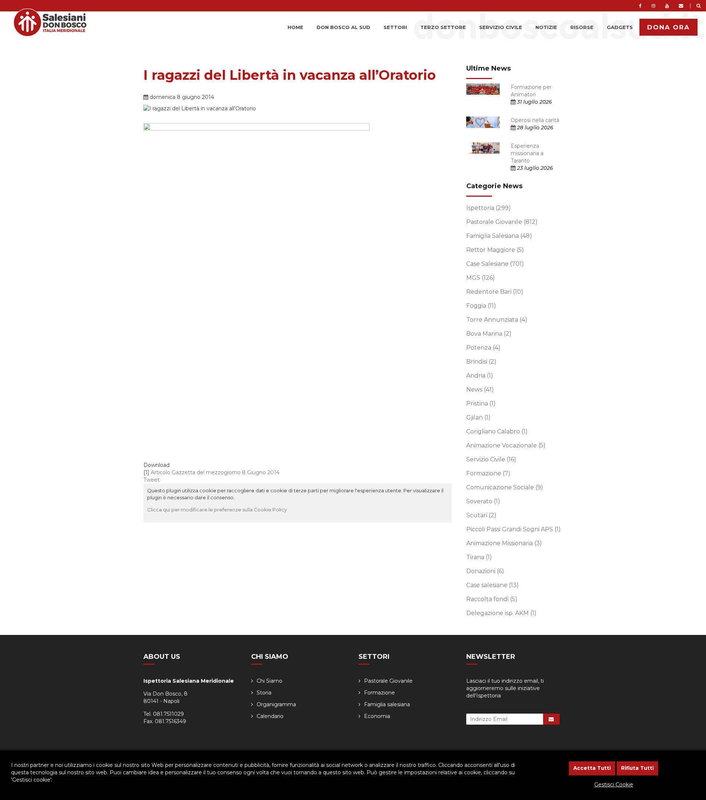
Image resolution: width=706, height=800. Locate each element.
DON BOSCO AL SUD (343, 27)
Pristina (481, 403)
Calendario (270, 716)
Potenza (483, 347)
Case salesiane (492, 585)
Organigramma (276, 704)
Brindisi (481, 361)
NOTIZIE (546, 27)
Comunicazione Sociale (504, 487)
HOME (295, 27)
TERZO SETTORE (443, 27)
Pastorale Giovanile (502, 221)
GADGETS (620, 27)
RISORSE (581, 27)
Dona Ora (668, 27)
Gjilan (478, 417)
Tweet (151, 479)
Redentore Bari (494, 291)
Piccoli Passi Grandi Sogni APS (513, 529)
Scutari (481, 515)
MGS (480, 277)
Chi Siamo (269, 681)
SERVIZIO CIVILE (500, 27)
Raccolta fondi (491, 599)
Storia (264, 692)
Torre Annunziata (496, 319)
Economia (377, 716)
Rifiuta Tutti (637, 768)
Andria (479, 375)
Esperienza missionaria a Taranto (527, 153)
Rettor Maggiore (495, 249)
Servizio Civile (491, 459)
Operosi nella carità (535, 120)
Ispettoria (488, 207)
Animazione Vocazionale (506, 445)
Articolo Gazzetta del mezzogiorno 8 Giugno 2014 (215, 472)
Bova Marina (488, 333)
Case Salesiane (495, 263)
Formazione (488, 473)
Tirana (479, 557)
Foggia (481, 305)
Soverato (483, 501)
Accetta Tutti (592, 768)
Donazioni (485, 571)
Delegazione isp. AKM (501, 613)
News (480, 389)
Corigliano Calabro (497, 431)
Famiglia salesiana (387, 704)
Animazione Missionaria (504, 543)
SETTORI (395, 27)
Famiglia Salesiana (499, 235)
